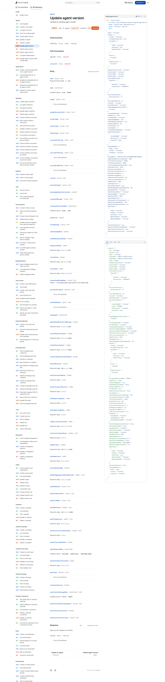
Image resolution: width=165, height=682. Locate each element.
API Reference (37, 7)
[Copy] (89, 28)
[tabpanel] (126, 363)
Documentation (23, 7)
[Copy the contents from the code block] (144, 16)
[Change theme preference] (147, 2)
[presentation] (28, 345)
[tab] (107, 242)
